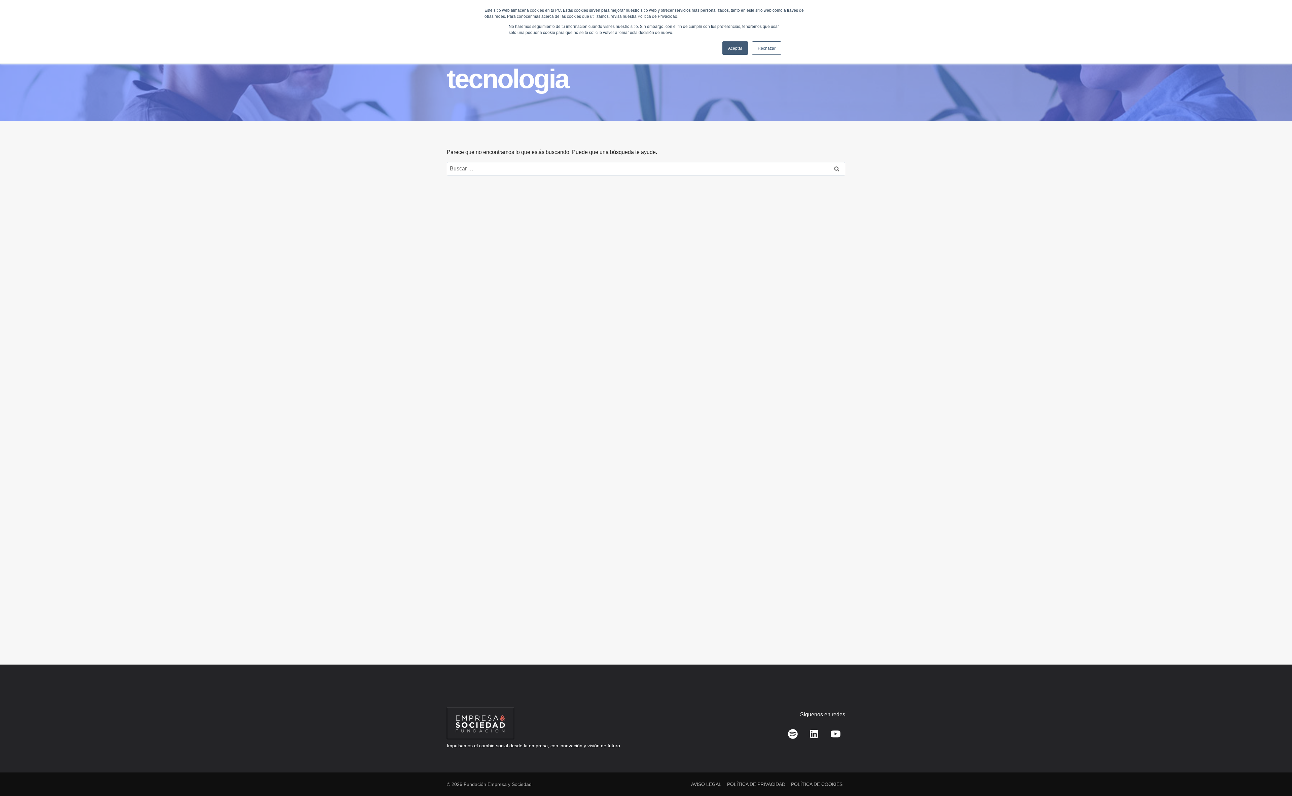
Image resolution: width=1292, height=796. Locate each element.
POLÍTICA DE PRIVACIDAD (756, 784)
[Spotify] (793, 734)
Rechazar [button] (767, 48)
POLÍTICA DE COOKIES (816, 784)
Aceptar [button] (735, 48)
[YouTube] (835, 734)
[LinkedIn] (814, 734)
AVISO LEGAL (706, 784)
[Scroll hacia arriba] (1277, 776)
